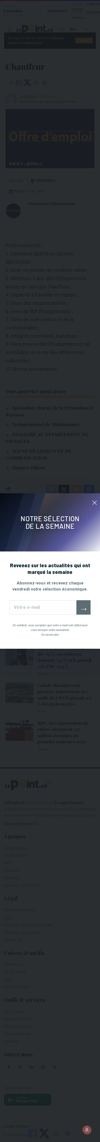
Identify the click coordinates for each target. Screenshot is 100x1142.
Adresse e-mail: (42, 607)
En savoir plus (50, 635)
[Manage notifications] (86, 1129)
